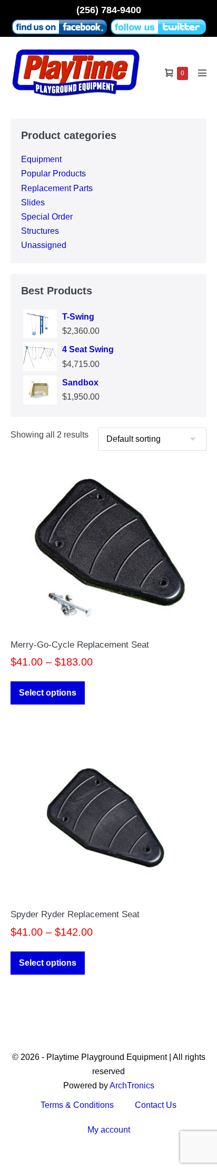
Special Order (47, 216)
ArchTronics (132, 1085)
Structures (40, 230)
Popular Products (53, 173)
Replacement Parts (57, 188)
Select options (47, 692)
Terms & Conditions (77, 1104)
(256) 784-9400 (108, 10)
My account (108, 1129)
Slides (33, 202)
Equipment (41, 159)
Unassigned (43, 245)
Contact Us (155, 1104)
